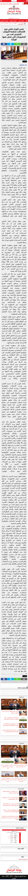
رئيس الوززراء (21, 673)
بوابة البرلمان (3, 673)
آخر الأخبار (21, 697)
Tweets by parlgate (23, 859)
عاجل (26, 3)
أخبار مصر (20, 24)
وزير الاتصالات (15, 673)
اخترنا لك (21, 743)
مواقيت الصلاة (20, 827)
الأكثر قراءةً (21, 788)
